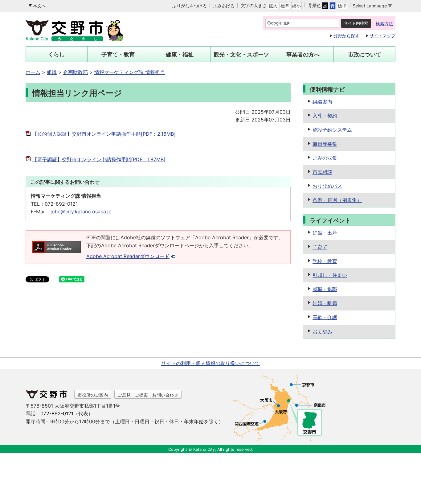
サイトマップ (382, 35)
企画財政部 (75, 72)
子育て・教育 (118, 54)
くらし (56, 54)
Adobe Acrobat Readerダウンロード (128, 256)
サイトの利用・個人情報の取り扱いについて (210, 363)
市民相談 (322, 172)
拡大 (273, 5)
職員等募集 (325, 144)
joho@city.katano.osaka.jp (81, 211)
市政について (364, 54)
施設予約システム (332, 130)
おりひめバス (327, 186)
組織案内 (322, 102)
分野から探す (346, 35)
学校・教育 (325, 261)
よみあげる (224, 5)
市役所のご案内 (93, 394)
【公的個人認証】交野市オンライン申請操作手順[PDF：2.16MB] (104, 134)
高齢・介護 (325, 317)
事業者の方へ (303, 54)
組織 (52, 72)
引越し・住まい (330, 275)
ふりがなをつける (189, 5)
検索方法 (384, 23)
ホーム (33, 72)
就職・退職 (325, 289)
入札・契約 (325, 116)
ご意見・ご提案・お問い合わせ (148, 394)
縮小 (296, 5)
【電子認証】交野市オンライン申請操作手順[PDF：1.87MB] (99, 159)
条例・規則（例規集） (337, 200)
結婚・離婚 (325, 303)
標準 (284, 5)
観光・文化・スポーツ (241, 54)
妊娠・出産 (325, 233)
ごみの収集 (325, 158)
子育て (320, 247)
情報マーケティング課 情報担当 (129, 72)
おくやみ (322, 331)
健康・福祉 (180, 54)
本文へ (39, 5)
